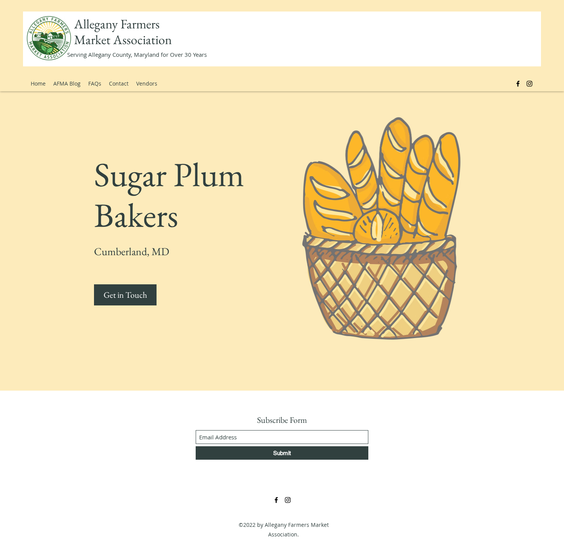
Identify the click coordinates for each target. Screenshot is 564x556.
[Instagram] (529, 83)
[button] (125, 294)
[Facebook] (518, 83)
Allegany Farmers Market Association (123, 31)
